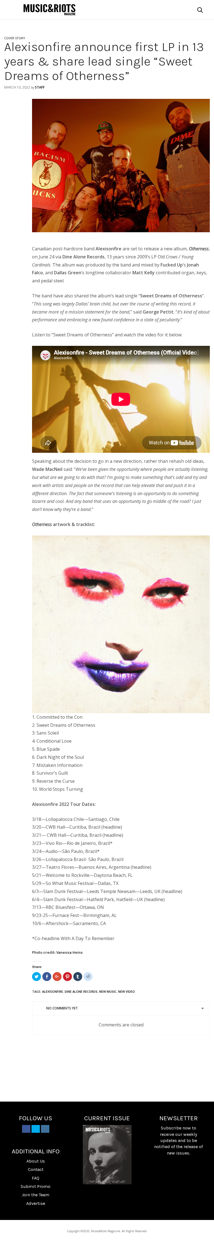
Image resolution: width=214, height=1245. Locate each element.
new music (107, 991)
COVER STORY (14, 38)
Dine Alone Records (81, 991)
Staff (40, 87)
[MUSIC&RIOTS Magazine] (49, 9)
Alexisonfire (52, 991)
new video (126, 991)
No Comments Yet (62, 1008)
